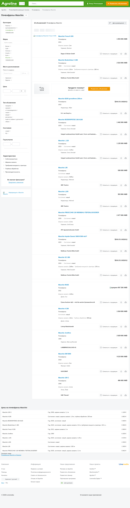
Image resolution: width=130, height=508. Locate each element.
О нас (3, 469)
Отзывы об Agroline (37, 478)
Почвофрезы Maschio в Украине (11, 455)
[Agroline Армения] (9, 3)
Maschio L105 (63, 191)
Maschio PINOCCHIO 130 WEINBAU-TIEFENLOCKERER (78, 212)
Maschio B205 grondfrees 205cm (70, 98)
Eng (2, 483)
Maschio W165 (63, 285)
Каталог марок (35, 482)
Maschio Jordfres (64, 333)
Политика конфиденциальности (41, 472)
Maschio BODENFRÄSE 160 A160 (70, 119)
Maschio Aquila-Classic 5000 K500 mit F (72, 236)
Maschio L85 (62, 167)
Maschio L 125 (63, 140)
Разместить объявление (99, 89)
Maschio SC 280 (64, 257)
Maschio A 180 (63, 308)
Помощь (4, 472)
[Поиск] (30, 3)
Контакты (4, 475)
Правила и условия (37, 469)
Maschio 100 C (63, 378)
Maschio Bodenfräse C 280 (68, 60)
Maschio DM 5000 (64, 354)
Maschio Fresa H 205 (65, 36)
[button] (121, 53)
